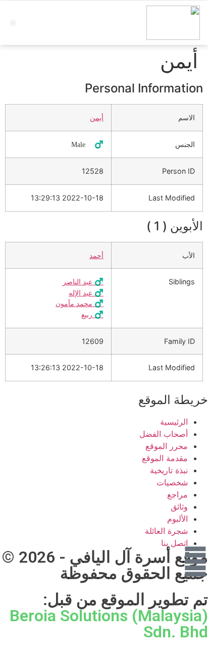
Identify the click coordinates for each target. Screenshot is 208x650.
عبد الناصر (83, 281)
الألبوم (177, 519)
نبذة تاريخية (169, 470)
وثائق (179, 507)
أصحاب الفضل (163, 434)
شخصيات (172, 482)
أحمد (96, 255)
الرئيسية (174, 422)
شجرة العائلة (166, 531)
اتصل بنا (174, 543)
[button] (13, 23)
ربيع (92, 314)
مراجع (177, 494)
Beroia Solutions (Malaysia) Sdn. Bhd (109, 623)
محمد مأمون (79, 303)
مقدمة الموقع (165, 458)
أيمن (96, 117)
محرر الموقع (166, 446)
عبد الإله (86, 292)
